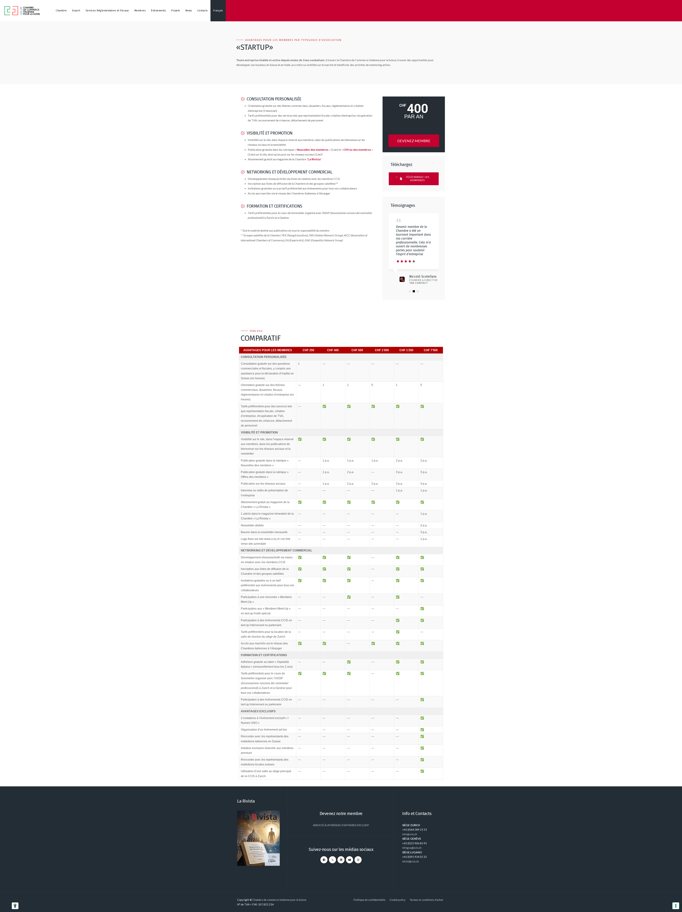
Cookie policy (397, 899)
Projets (175, 10)
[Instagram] (358, 859)
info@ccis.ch (409, 834)
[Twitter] (332, 859)
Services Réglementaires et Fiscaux (107, 10)
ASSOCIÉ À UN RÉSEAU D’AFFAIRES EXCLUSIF (341, 825)
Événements (158, 10)
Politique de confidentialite (369, 899)
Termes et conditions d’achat (426, 899)
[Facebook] (324, 859)
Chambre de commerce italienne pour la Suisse (279, 899)
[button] (410, 291)
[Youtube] (349, 859)
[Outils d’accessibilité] (15, 905)
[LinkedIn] (341, 859)
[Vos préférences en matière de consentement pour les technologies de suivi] (675, 905)
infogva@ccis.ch (411, 847)
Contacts (202, 10)
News (188, 10)
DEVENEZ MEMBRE (413, 141)
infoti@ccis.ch (410, 861)
